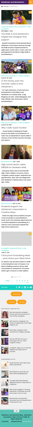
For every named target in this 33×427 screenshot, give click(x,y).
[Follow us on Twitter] (19, 287)
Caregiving (5, 27)
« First (7, 281)
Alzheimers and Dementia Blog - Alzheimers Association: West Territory (13, 2)
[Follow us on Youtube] (31, 287)
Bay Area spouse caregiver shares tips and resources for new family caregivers (20, 314)
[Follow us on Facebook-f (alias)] (16, 287)
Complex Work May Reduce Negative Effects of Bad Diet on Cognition (20, 382)
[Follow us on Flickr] (25, 287)
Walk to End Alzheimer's (21, 76)
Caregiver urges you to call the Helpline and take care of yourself (20, 349)
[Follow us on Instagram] (22, 287)
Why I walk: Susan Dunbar (14, 127)
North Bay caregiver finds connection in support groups (20, 331)
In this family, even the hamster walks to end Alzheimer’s (12, 83)
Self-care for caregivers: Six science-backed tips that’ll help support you (20, 323)
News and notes (15, 27)
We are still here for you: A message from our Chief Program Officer (18, 341)
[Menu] (31, 2)
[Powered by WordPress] (9, 421)
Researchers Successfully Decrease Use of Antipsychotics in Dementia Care (20, 400)
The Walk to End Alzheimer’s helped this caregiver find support (15, 37)
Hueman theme (26, 421)
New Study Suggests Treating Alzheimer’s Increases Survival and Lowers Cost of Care (20, 391)
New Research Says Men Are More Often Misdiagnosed (19, 373)
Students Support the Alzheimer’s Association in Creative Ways (14, 209)
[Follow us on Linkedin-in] (28, 287)
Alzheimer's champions (9, 248)
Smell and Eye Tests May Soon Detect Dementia (20, 364)
